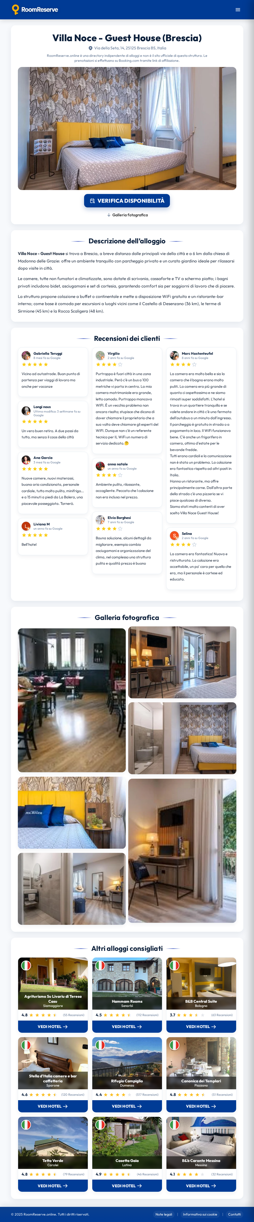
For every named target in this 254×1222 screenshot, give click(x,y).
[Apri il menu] (237, 9)
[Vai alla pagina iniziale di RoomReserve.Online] (35, 9)
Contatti (234, 1214)
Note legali (164, 1214)
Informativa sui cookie (200, 1214)
